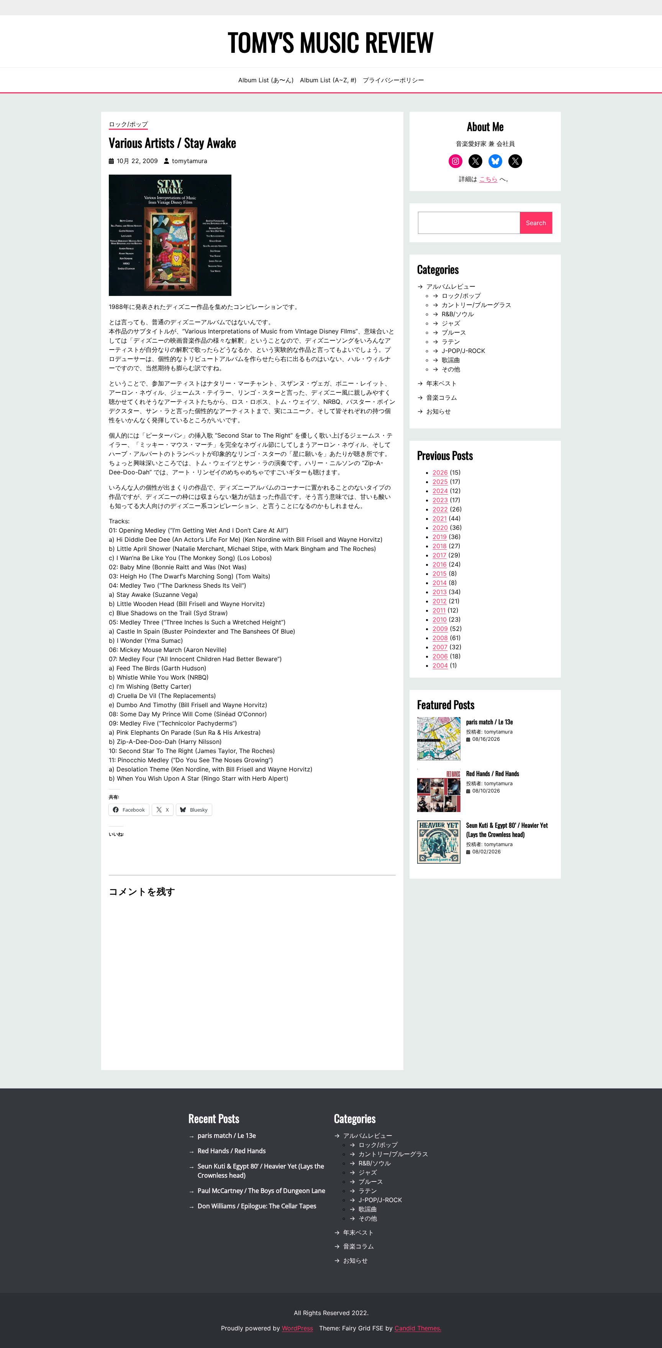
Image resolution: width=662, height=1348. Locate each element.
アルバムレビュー (450, 286)
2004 (440, 665)
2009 (440, 628)
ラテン (451, 341)
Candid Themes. (418, 1328)
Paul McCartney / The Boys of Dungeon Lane (261, 1190)
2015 (440, 573)
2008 (440, 638)
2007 (440, 647)
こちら (488, 179)
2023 (440, 500)
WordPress (297, 1328)
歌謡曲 (451, 360)
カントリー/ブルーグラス (476, 305)
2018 (440, 546)
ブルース (454, 332)
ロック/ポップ (128, 124)
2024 (440, 491)
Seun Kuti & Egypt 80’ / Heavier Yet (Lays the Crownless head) (507, 829)
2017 (439, 555)
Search (536, 223)
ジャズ (451, 323)
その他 (451, 369)
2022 (440, 509)
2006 (440, 656)
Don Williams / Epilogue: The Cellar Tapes (257, 1206)
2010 (440, 619)
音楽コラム (441, 397)
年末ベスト (441, 383)
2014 (440, 583)
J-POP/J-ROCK (463, 351)
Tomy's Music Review (331, 41)
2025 (440, 481)
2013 (440, 592)
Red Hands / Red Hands (492, 773)
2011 (439, 610)
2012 (440, 601)
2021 (440, 518)
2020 (440, 527)
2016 (440, 564)
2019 (440, 537)
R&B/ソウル (458, 314)
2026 (440, 472)
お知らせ (438, 411)
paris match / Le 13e (489, 721)
